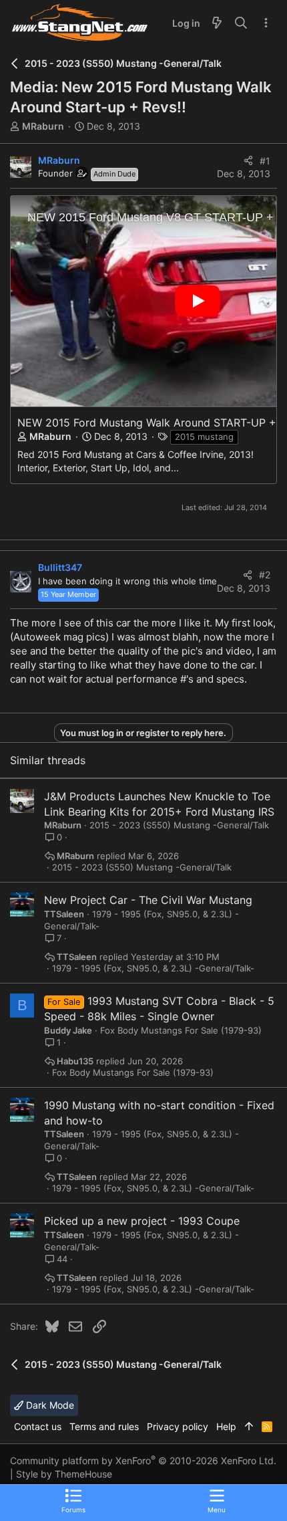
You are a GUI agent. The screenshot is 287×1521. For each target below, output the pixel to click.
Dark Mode (48, 1405)
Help (226, 1426)
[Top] (249, 1426)
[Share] (248, 161)
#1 (265, 160)
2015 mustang (204, 436)
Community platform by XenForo (143, 1460)
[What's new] (217, 23)
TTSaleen (64, 914)
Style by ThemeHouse (64, 1474)
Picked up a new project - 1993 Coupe (142, 1220)
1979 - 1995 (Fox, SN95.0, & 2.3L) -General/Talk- (153, 968)
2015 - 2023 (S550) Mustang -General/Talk (179, 825)
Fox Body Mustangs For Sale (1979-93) (181, 1030)
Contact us (37, 1426)
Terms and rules (104, 1426)
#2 (264, 574)
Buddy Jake (68, 1030)
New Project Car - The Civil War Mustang (148, 900)
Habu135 (75, 1061)
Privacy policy (177, 1426)
